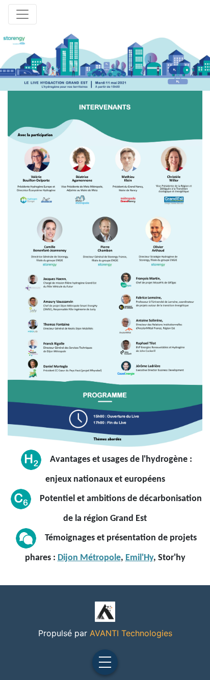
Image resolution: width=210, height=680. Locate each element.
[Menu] (105, 662)
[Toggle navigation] (22, 14)
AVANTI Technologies (131, 633)
